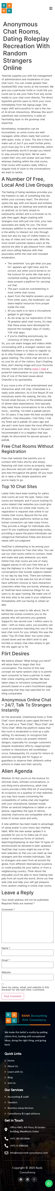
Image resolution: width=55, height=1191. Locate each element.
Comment (8, 909)
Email (6, 960)
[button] (50, 8)
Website (6, 972)
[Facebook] (20, 1179)
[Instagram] (34, 1179)
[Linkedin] (27, 1179)
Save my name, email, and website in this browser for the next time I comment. (25, 988)
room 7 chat (39, 368)
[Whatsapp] (49, 1183)
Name (6, 948)
